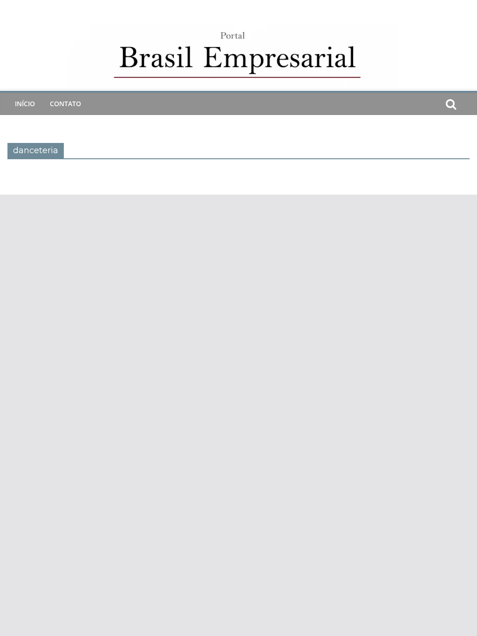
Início (25, 103)
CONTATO (65, 103)
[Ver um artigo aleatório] (466, 104)
